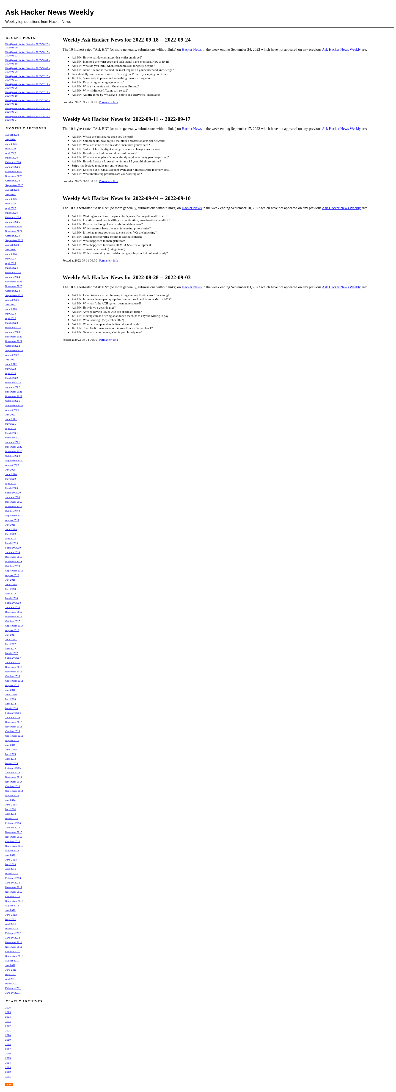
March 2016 (11, 708)
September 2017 (14, 625)
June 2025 (11, 199)
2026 (8, 1007)
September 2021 (14, 405)
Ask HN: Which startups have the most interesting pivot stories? (111, 228)
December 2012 (13, 887)
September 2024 (14, 240)
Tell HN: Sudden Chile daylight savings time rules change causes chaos (116, 149)
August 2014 (12, 795)
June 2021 (11, 419)
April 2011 (10, 979)
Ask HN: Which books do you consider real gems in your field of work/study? (120, 253)
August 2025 (12, 190)
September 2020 (14, 460)
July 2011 (10, 965)
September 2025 (14, 185)
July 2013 (10, 855)
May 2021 (10, 424)
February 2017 (13, 658)
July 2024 (10, 249)
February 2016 (13, 713)
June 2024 (11, 254)
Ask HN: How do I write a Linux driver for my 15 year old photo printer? (116, 161)
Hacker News (192, 49)
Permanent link (108, 102)
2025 (8, 1012)
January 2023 (12, 332)
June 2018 (11, 584)
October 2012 (12, 896)
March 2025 (11, 213)
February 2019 (13, 547)
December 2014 (13, 777)
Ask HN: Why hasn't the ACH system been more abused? (106, 303)
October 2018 (12, 566)
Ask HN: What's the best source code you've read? (102, 136)
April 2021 (10, 428)
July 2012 (10, 910)
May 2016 (10, 699)
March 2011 (11, 983)
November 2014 (13, 781)
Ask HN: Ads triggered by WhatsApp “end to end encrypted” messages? (116, 94)
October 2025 (12, 180)
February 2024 (13, 272)
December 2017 (13, 612)
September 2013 (14, 846)
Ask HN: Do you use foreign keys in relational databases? (107, 224)
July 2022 (10, 359)
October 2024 (12, 235)
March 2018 (11, 598)
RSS (9, 1084)
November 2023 (13, 286)
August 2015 (12, 740)
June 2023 (11, 309)
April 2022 (10, 373)
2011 (8, 1076)
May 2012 (10, 919)
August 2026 (12, 135)
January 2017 (12, 662)
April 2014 (10, 814)
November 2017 (13, 616)
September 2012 (14, 901)
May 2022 (10, 369)
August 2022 (12, 355)
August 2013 (12, 850)
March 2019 (11, 543)
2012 (8, 1072)
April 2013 (10, 869)
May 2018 (10, 589)
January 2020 (12, 497)
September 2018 (14, 570)
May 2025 (10, 203)
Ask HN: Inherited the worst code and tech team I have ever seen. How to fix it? (120, 61)
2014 (8, 1062)
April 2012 (10, 924)
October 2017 (12, 621)
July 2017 (10, 635)
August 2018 (12, 575)
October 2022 (12, 346)
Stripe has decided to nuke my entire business (100, 165)
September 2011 (14, 956)
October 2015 (12, 731)
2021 (8, 1030)
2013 (8, 1067)
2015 (8, 1058)
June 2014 (11, 804)
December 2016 (13, 667)
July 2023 (10, 304)
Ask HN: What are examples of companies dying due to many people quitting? (120, 157)
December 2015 (13, 722)
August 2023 (12, 300)
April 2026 (10, 153)
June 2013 (11, 859)
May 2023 (10, 313)
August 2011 (12, 960)
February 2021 (13, 437)
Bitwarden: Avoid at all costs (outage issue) (98, 249)
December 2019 (13, 502)
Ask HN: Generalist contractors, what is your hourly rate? (107, 332)
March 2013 (11, 873)
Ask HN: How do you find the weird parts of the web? (105, 153)
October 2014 (12, 786)
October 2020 (12, 456)
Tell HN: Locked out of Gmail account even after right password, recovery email (121, 169)
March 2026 (11, 157)
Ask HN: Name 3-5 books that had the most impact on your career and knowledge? (123, 70)
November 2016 (13, 671)
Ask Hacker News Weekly (49, 12)
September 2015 (14, 736)
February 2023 (13, 327)
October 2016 (12, 676)
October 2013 (12, 841)
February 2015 (13, 768)
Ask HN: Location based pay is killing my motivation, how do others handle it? (121, 220)
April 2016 (10, 703)
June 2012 (11, 915)
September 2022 (14, 350)
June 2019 (11, 529)
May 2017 (10, 644)
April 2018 (10, 593)
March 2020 (11, 488)
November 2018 (13, 561)
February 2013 (13, 878)
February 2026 (13, 162)
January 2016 (12, 717)
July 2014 (10, 800)
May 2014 (10, 809)
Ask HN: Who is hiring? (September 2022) (98, 320)
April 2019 (10, 538)
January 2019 (12, 552)
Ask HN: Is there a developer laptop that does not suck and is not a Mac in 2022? (122, 299)
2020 (8, 1035)
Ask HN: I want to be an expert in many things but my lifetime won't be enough (121, 295)
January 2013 (12, 882)
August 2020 (12, 465)
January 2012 (12, 937)
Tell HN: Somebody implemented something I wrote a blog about (112, 78)
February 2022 (13, 382)
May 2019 (10, 534)
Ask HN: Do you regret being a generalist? (98, 82)
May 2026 (10, 148)
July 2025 (10, 194)
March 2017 (11, 653)
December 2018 (13, 557)
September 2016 (14, 681)
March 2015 (11, 763)
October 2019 (12, 511)
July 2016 (10, 690)
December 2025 (13, 171)
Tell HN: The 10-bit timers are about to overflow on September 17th (113, 328)
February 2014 (13, 823)
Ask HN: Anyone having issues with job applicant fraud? (107, 311)
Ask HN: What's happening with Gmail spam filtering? (105, 86)
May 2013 (10, 864)
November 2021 (13, 396)
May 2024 (10, 258)
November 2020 (13, 451)
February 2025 (13, 217)
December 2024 (13, 226)
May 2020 (10, 479)
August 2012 (12, 905)
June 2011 (10, 970)
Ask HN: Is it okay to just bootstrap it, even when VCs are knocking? (114, 232)
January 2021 (12, 442)
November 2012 (13, 892)
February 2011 (13, 988)
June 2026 (11, 144)
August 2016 (12, 685)
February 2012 (13, 933)
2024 (8, 1017)
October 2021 (12, 401)
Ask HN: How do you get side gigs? (94, 307)
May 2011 (10, 974)
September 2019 (14, 515)
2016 (8, 1053)
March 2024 (11, 268)
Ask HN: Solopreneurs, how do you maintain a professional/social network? (118, 140)
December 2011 (13, 942)
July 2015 (10, 745)
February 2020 (13, 492)
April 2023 (10, 318)
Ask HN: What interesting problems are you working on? (107, 174)
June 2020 (11, 474)
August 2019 (12, 520)
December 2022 (13, 336)
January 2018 (12, 607)
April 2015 (10, 759)
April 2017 (10, 648)
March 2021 (11, 433)
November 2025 (13, 176)
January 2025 (12, 222)
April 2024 (10, 263)
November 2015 (13, 726)
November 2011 (13, 947)
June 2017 (11, 639)
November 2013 (13, 837)
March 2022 (11, 378)
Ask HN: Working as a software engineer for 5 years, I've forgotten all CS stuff (119, 216)
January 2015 (12, 772)
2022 (8, 1026)
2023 (8, 1021)
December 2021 (13, 391)
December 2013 (13, 832)
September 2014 (14, 791)
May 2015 (10, 754)
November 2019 (13, 506)
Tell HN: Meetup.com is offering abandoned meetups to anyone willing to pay (120, 316)
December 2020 (13, 447)
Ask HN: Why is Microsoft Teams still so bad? (100, 90)
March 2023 (11, 323)
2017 (8, 1049)
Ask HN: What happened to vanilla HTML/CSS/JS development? (112, 245)
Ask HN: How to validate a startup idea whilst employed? (107, 57)
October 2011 (12, 951)
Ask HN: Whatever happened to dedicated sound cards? (106, 324)
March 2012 (11, 928)
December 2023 (13, 281)
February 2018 (13, 603)
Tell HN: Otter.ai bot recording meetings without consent (107, 236)
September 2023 (14, 295)
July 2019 (10, 525)
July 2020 (10, 469)
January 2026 (12, 167)
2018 (8, 1044)
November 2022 (13, 341)
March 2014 (11, 818)
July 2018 (10, 580)
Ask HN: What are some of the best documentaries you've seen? (111, 145)
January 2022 (12, 387)
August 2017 (12, 630)
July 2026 (10, 139)
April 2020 (10, 483)
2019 (8, 1040)
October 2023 (12, 291)
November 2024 (13, 231)
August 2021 (12, 410)
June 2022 (11, 364)
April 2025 (10, 208)
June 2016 (11, 694)
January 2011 (12, 993)
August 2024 (12, 245)
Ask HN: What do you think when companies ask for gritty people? (113, 65)
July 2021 (10, 414)
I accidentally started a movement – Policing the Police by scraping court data (120, 74)
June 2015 (11, 749)
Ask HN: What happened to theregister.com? (99, 240)
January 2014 (12, 827)
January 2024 (12, 277)
